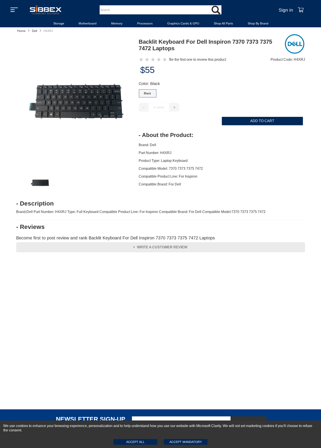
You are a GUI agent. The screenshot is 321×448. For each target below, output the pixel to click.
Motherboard (88, 23)
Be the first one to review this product (197, 59)
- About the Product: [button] (166, 135)
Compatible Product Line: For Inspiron (168, 176)
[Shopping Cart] (300, 9)
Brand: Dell (147, 145)
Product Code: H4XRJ (288, 59)
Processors (145, 23)
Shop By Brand (258, 23)
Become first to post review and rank (115, 238)
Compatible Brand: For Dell (160, 184)
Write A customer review (162, 247)
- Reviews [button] (30, 227)
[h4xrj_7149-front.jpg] (77, 102)
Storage (58, 23)
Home (21, 31)
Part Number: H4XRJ (155, 153)
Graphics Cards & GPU (183, 23)
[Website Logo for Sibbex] (45, 10)
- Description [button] (35, 203)
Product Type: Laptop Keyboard (163, 161)
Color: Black (149, 83)
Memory (117, 23)
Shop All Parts (223, 23)
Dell (34, 31)
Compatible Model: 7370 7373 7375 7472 (171, 168)
